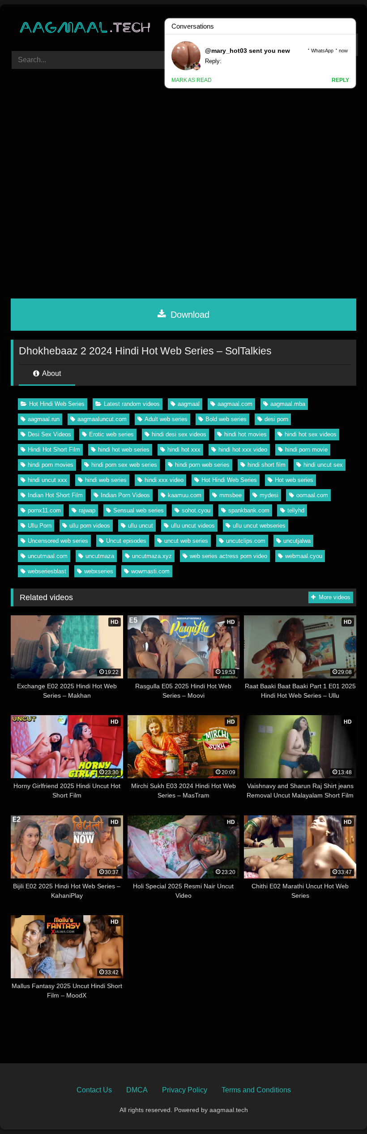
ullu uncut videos (193, 525)
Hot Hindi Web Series (57, 404)
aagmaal (189, 404)
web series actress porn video (228, 556)
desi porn (276, 419)
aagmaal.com (235, 404)
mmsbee (230, 495)
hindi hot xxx (184, 449)
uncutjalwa (297, 540)
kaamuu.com (184, 495)
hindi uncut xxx (47, 480)
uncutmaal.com (48, 556)
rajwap (87, 510)
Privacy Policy (184, 1090)
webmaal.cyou (303, 556)
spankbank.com (248, 510)
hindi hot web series (123, 449)
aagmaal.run (44, 419)
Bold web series (226, 419)
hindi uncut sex (323, 464)
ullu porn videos (89, 525)
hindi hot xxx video (242, 449)
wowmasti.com (150, 571)
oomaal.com (312, 495)
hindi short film (267, 464)
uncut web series (186, 540)
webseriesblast (47, 571)
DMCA (137, 1090)
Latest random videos (132, 404)
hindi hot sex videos (311, 434)
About (51, 373)
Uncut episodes (126, 540)
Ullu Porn (39, 525)
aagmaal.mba (287, 404)
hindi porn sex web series (124, 464)
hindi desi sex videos (179, 434)
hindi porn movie (306, 449)
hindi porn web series (202, 464)
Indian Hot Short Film (55, 495)
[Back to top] (339, 1107)
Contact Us (94, 1090)
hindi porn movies (50, 464)
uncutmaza (99, 556)
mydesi (269, 495)
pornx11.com (44, 510)
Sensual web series (138, 510)
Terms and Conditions (256, 1090)
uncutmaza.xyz (152, 556)
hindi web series (106, 480)
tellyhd (295, 510)
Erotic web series (111, 434)
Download (188, 315)
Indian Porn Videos (125, 495)
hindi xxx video (164, 480)
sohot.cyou (196, 510)
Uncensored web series (58, 540)
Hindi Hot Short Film (54, 449)
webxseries (98, 571)
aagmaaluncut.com (102, 419)
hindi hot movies (245, 434)
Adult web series (166, 419)
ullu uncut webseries (259, 525)
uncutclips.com (245, 540)
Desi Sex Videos (49, 434)
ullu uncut (140, 525)
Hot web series (294, 480)
